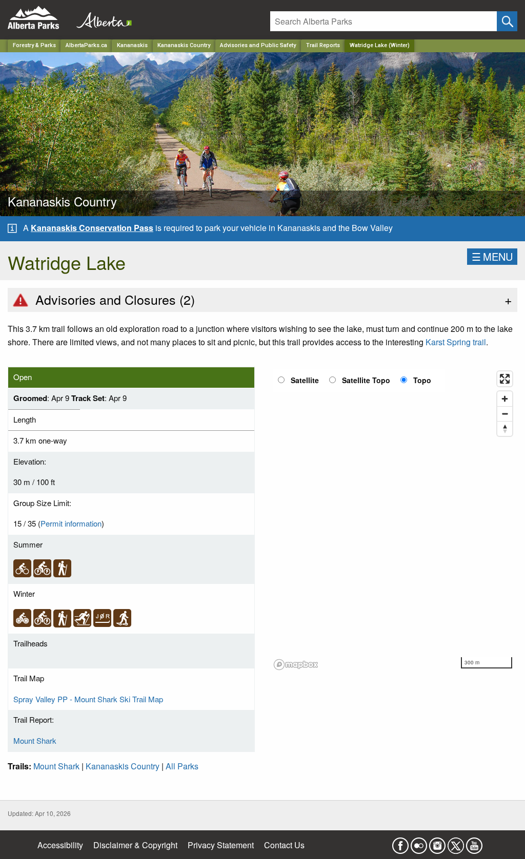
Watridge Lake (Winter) (380, 45)
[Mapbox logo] (295, 665)
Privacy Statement (221, 845)
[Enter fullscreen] (504, 378)
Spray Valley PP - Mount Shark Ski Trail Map (88, 699)
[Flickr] (419, 842)
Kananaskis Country (183, 45)
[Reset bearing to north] (504, 428)
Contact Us (284, 845)
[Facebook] (400, 842)
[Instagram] (437, 842)
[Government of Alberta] (101, 18)
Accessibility (60, 845)
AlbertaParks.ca (86, 45)
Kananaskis (132, 45)
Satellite (305, 380)
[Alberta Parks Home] (40, 18)
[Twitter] (456, 842)
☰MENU (492, 256)
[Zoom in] (504, 398)
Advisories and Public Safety (258, 45)
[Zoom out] (504, 413)
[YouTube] (474, 842)
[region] (393, 520)
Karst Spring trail (456, 342)
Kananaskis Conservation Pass (92, 228)
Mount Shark (34, 740)
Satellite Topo (366, 380)
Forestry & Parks (34, 45)
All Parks (182, 766)
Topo (422, 380)
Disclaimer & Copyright (135, 845)
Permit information (71, 523)
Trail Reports (323, 45)
